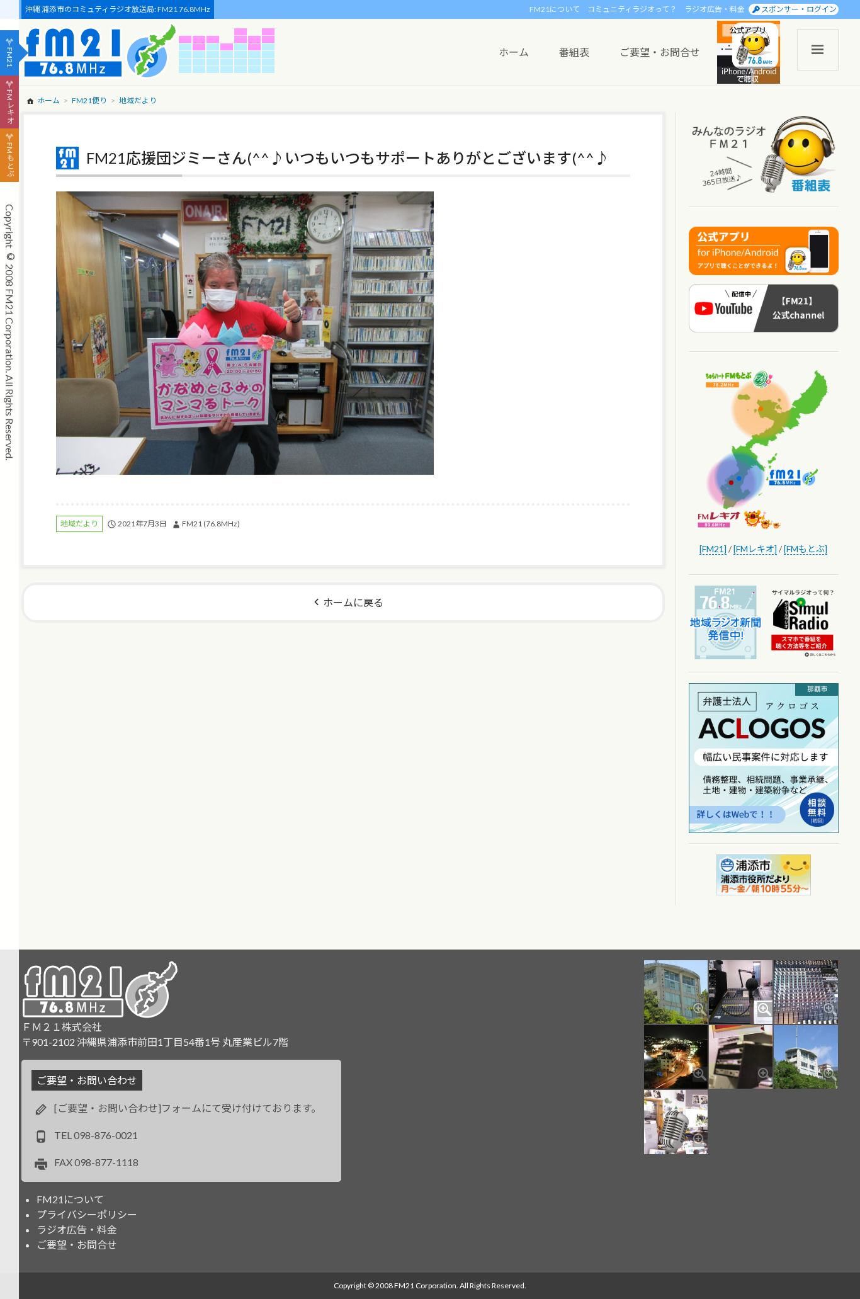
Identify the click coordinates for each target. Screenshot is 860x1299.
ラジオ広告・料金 (714, 9)
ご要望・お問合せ (77, 1245)
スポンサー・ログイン (799, 9)
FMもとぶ (9, 160)
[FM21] (713, 548)
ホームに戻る (353, 602)
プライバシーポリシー (87, 1214)
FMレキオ (9, 106)
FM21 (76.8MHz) (211, 523)
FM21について (554, 9)
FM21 (9, 57)
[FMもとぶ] (805, 548)
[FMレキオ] (755, 548)
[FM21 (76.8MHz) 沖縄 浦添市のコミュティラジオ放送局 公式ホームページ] (100, 51)
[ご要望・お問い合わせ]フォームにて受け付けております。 (187, 1108)
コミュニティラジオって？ (632, 9)
